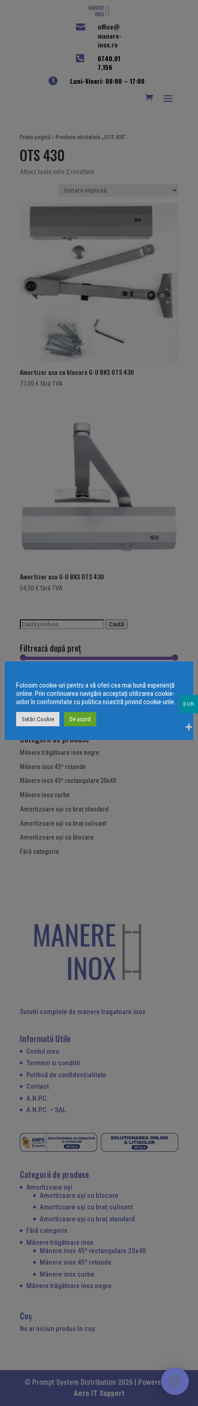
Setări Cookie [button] (38, 719)
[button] (175, 1381)
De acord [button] (80, 719)
